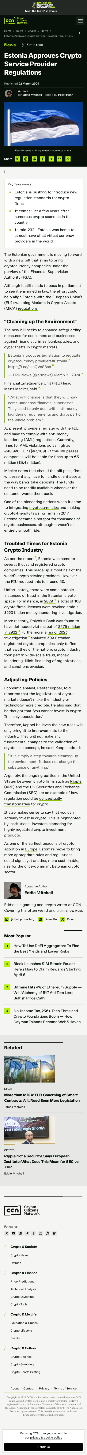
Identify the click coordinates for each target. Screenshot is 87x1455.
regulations (28, 308)
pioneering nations (40, 502)
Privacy (44, 1388)
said (33, 389)
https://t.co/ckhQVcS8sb (29, 366)
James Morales (14, 1107)
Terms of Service (65, 1388)
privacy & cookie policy (46, 1437)
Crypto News (20, 1255)
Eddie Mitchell (32, 95)
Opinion (16, 1263)
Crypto (32, 30)
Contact (28, 1388)
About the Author (36, 886)
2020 (48, 601)
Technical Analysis (23, 1289)
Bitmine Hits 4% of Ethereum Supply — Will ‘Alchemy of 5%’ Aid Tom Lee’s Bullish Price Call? (48, 993)
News (19, 30)
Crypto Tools (19, 1304)
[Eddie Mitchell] (12, 890)
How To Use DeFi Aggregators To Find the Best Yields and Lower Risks (46, 948)
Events (15, 1338)
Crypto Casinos (21, 1357)
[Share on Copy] (68, 159)
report (28, 558)
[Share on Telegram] (51, 159)
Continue (43, 1447)
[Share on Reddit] (34, 159)
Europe (31, 849)
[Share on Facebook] (42, 159)
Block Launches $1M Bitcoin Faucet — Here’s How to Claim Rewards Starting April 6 (47, 969)
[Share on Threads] (25, 159)
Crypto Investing (22, 1297)
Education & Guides (24, 1323)
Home (8, 30)
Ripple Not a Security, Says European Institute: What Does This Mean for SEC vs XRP (41, 1161)
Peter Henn (65, 95)
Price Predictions (22, 1281)
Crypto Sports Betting (25, 1372)
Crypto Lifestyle (21, 1330)
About (15, 1388)
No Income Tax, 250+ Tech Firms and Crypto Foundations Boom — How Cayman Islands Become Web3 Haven (47, 1016)
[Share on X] (17, 159)
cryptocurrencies (44, 507)
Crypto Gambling (22, 1364)
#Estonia (59, 361)
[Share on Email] (59, 159)
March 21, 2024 (67, 375)
